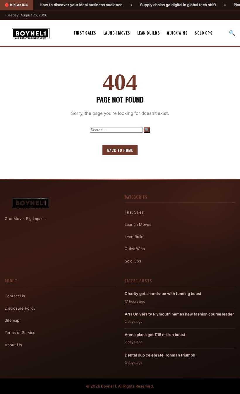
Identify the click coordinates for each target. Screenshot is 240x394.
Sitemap (12, 320)
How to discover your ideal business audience (69, 5)
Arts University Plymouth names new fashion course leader (179, 314)
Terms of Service (20, 332)
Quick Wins (177, 33)
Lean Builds (148, 33)
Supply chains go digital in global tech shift (167, 5)
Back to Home (120, 150)
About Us (13, 344)
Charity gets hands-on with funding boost (163, 293)
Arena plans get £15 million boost (155, 334)
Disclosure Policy (20, 308)
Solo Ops (203, 33)
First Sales (85, 33)
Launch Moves (116, 33)
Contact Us (15, 296)
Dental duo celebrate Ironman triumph (160, 355)
